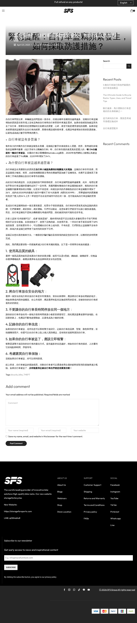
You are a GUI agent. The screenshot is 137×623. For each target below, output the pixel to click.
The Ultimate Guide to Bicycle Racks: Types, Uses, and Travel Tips (117, 98)
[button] (3, 10)
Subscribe (11, 567)
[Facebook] (64, 590)
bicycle (14, 374)
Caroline (47, 44)
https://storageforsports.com (18, 511)
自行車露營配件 (110, 128)
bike (21, 374)
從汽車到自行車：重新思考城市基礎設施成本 (117, 120)
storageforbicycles (13, 498)
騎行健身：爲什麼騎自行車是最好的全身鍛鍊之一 (117, 110)
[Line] (84, 590)
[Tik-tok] (79, 590)
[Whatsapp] (74, 590)
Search (106, 61)
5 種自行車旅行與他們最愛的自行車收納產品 (116, 86)
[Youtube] (89, 590)
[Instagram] (69, 590)
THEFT (27, 374)
